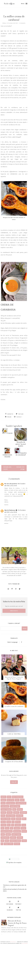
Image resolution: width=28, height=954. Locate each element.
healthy (19, 819)
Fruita (2, 816)
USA (2, 841)
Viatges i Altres (9, 844)
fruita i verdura (11, 816)
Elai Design (25, 943)
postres (23, 828)
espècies (16, 812)
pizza (7, 828)
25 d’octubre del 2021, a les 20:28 (15, 511)
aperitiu (3, 797)
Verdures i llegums (15, 841)
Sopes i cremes (16, 834)
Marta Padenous (9, 510)
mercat (3, 822)
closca (3, 803)
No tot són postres (10, 484)
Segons (8, 834)
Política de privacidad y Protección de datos (15, 890)
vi (1, 844)
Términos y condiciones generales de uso (14, 886)
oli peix (18, 822)
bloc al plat (10, 800)
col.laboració (10, 803)
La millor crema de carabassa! (14, 706)
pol (11, 828)
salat (2, 834)
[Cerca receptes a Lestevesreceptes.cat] (14, 862)
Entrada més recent (7, 468)
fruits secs (19, 816)
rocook (24, 831)
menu (24, 819)
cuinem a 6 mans (14, 806)
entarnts (20, 809)
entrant (3, 812)
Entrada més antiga (21, 468)
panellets (17, 825)
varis (7, 841)
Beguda (3, 800)
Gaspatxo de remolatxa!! (21, 454)
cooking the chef (21, 803)
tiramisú (20, 837)
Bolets (17, 800)
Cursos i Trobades (6, 809)
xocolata (17, 844)
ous (9, 825)
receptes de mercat (6, 831)
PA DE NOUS (13, 942)
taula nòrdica (5, 837)
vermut (24, 841)
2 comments (22, 23)
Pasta (23, 825)
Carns (22, 800)
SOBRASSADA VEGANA (7, 456)
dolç (14, 809)
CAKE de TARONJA (14, 734)
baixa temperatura (18, 797)
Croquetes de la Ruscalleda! (14, 761)
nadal (8, 822)
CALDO (10, 433)
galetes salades (5, 819)
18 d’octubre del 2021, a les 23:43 (14, 485)
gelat (13, 819)
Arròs (9, 797)
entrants (9, 812)
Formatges (23, 812)
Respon (6, 504)
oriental (3, 825)
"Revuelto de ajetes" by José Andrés (20, 444)
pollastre (16, 828)
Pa (12, 825)
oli (13, 822)
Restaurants (17, 831)
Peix (2, 828)
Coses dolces (4, 806)
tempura (13, 837)
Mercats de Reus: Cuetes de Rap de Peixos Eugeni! (14, 678)
